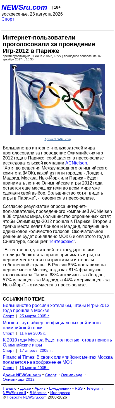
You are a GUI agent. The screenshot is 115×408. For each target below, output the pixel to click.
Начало (9, 388)
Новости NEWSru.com (27, 397)
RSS (79, 388)
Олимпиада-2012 (19, 379)
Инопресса (60, 392)
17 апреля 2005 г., (36, 350)
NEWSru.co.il (14, 392)
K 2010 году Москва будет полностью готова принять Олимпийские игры (57, 342)
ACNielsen (76, 163)
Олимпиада (71, 375)
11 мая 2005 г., (33, 333)
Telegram (94, 388)
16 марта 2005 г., (35, 367)
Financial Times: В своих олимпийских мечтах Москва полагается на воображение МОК (58, 360)
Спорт (7, 19)
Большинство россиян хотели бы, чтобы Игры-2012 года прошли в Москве (56, 308)
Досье (25, 388)
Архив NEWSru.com (58, 139)
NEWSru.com (24, 7)
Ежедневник (60, 388)
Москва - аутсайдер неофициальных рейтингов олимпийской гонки (52, 325)
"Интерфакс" (62, 241)
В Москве (38, 392)
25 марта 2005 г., (35, 316)
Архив (40, 388)
